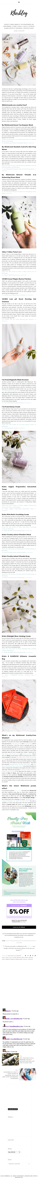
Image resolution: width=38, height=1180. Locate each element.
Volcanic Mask (27, 754)
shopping (12, 959)
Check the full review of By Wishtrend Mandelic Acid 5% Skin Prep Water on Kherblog (19, 166)
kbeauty (19, 957)
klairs (23, 957)
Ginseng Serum (16, 744)
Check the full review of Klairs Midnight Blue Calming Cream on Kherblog (19, 649)
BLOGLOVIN (9, 940)
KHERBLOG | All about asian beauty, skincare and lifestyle (21, 1176)
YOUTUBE (19, 942)
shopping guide (19, 959)
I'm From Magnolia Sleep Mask (11, 391)
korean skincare (29, 957)
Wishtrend (29, 946)
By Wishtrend (18, 956)
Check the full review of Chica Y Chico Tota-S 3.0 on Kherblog (19, 272)
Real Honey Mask (14, 754)
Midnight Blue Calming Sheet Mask (20, 764)
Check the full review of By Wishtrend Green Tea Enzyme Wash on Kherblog (19, 140)
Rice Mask (5, 754)
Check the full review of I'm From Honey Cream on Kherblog (19, 425)
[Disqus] (19, 983)
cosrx (10, 957)
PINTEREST (32, 940)
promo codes (17, 791)
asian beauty (11, 956)
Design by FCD (19, 1177)
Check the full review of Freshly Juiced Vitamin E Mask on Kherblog (19, 550)
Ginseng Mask (28, 744)
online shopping (6, 959)
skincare (25, 959)
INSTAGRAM (17, 940)
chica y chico (5, 957)
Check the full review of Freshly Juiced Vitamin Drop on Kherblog (19, 575)
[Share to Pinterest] (30, 955)
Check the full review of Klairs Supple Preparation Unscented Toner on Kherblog (19, 506)
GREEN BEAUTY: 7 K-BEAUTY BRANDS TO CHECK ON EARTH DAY (19, 800)
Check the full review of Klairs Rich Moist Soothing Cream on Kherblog (19, 528)
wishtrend (30, 959)
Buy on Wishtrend (18, 143)
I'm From (14, 957)
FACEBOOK (25, 940)
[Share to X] (25, 955)
